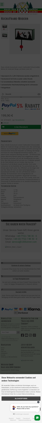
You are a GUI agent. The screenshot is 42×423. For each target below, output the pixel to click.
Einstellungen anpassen (22, 414)
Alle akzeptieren (21, 398)
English (18, 418)
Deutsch (11, 418)
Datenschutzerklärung (25, 420)
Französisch (26, 418)
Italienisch (13, 420)
